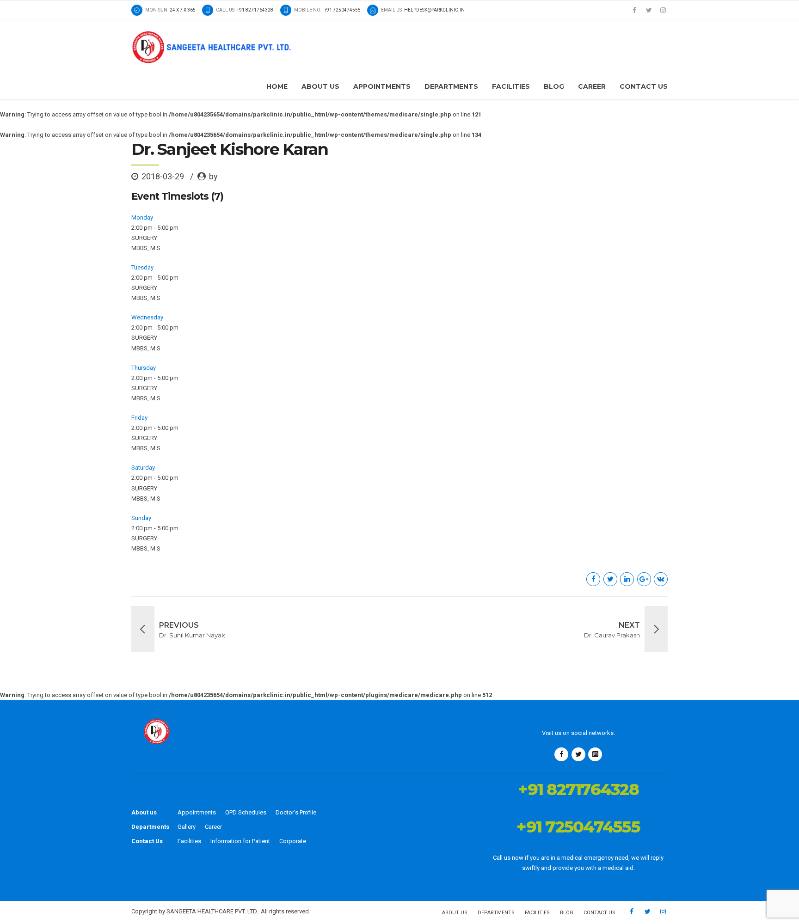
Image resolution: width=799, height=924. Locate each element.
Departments (451, 86)
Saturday (143, 467)
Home (277, 86)
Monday (142, 217)
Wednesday (147, 317)
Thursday (143, 367)
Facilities (511, 86)
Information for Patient (240, 841)
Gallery (187, 826)
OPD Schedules (245, 812)
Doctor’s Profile (296, 812)
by (213, 176)
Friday (139, 417)
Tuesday (142, 267)
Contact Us (644, 86)
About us (144, 812)
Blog (554, 86)
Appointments (382, 86)
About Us (320, 86)
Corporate (292, 841)
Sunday (141, 517)
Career (592, 86)
